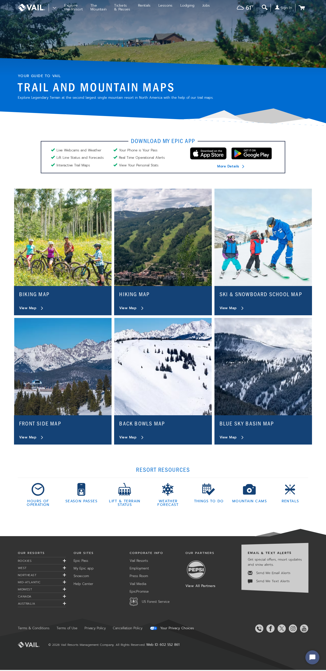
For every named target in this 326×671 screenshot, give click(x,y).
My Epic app (84, 568)
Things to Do (209, 500)
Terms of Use (67, 628)
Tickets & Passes (122, 7)
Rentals (144, 5)
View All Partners (200, 585)
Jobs (206, 5)
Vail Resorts (139, 560)
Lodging (187, 5)
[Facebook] (269, 628)
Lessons (165, 5)
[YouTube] (303, 628)
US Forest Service (156, 601)
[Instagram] (292, 628)
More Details (228, 166)
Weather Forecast (168, 502)
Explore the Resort (73, 7)
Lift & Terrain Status (125, 502)
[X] (281, 628)
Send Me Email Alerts (272, 572)
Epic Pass (81, 560)
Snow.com (81, 576)
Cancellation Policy (127, 628)
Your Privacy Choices (176, 628)
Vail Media (138, 583)
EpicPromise (139, 591)
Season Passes (81, 500)
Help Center (83, 583)
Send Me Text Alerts (272, 581)
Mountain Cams (249, 500)
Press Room (139, 576)
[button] (244, 8)
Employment (139, 568)
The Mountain (98, 7)
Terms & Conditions (33, 628)
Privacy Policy (95, 628)
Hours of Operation (38, 502)
